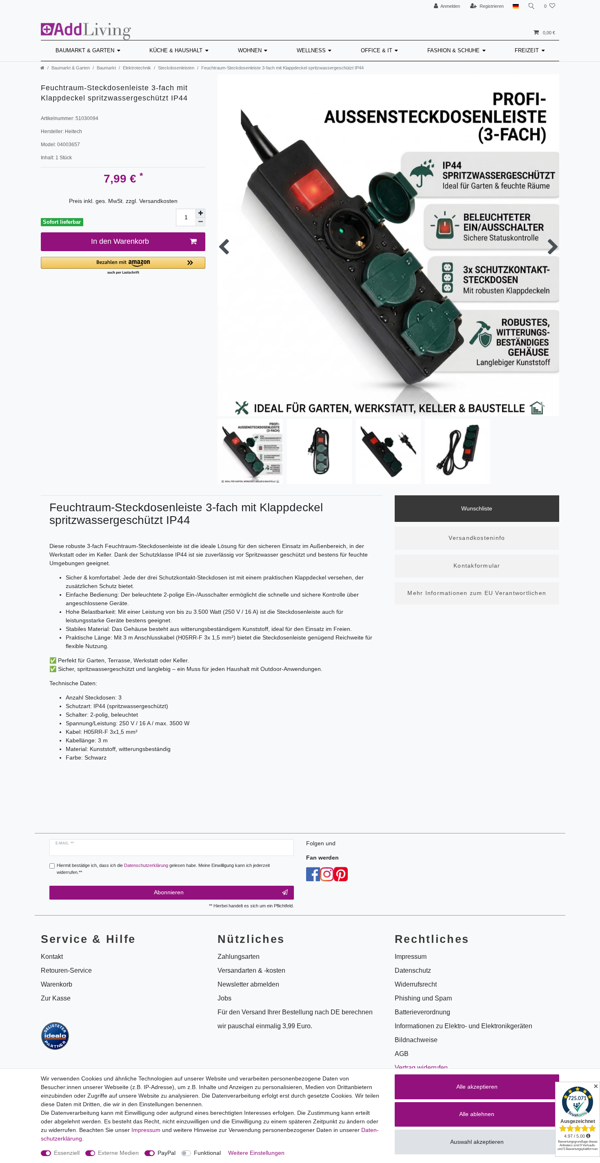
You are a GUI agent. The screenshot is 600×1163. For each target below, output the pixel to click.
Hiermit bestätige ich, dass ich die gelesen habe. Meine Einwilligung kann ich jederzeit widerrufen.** (163, 869)
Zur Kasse (56, 998)
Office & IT (376, 50)
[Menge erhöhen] (200, 213)
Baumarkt (106, 67)
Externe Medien (118, 1153)
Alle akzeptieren (477, 1086)
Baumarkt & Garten (85, 50)
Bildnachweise (416, 1039)
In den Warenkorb (120, 241)
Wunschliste (476, 508)
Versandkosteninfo (477, 538)
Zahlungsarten (239, 956)
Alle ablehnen (476, 1114)
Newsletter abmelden (248, 984)
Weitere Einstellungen (256, 1153)
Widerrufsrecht (416, 984)
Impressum (145, 1130)
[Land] (515, 6)
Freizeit (527, 50)
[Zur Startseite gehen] (42, 67)
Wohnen (250, 50)
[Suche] (531, 6)
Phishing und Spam (423, 998)
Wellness (311, 50)
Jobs (224, 998)
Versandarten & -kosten (251, 970)
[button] (123, 266)
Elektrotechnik (137, 67)
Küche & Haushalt (175, 50)
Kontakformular (476, 565)
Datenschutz (413, 970)
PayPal (167, 1153)
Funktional (207, 1153)
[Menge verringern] (200, 222)
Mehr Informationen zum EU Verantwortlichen (476, 593)
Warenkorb (56, 984)
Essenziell (67, 1153)
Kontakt (52, 956)
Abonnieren (169, 892)
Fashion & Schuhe (453, 50)
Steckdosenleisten (176, 67)
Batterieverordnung (422, 1012)
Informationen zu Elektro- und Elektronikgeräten (463, 1026)
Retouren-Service (66, 970)
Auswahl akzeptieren (477, 1141)
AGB (402, 1053)
